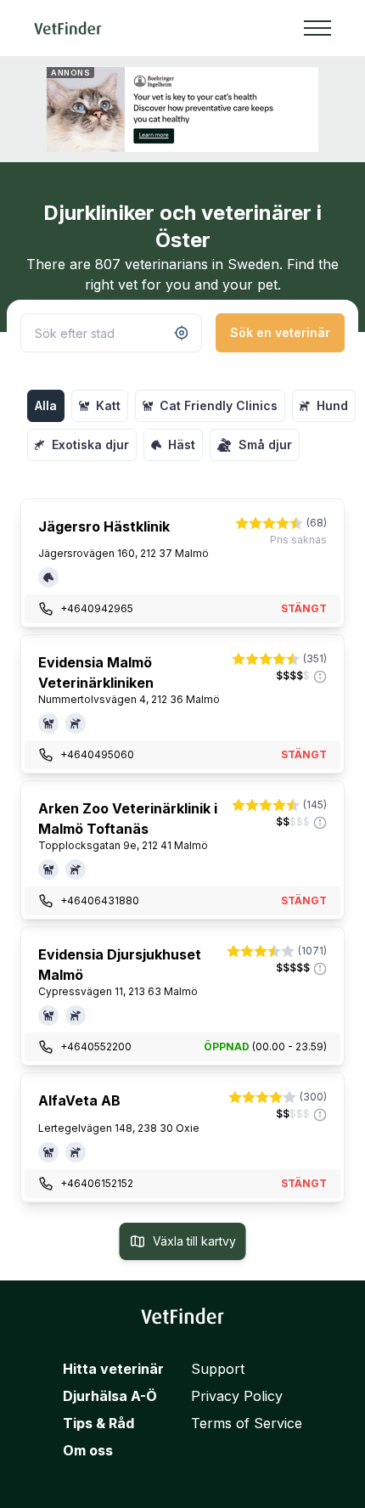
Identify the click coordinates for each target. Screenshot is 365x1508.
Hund (332, 405)
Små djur (265, 444)
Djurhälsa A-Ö (110, 1395)
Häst (181, 444)
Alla (46, 405)
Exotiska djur (90, 444)
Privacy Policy (237, 1395)
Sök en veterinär (280, 332)
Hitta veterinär (113, 1368)
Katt (108, 405)
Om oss (88, 1450)
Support (217, 1368)
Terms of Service (246, 1423)
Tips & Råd (98, 1423)
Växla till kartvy (194, 1241)
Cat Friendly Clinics (219, 405)
